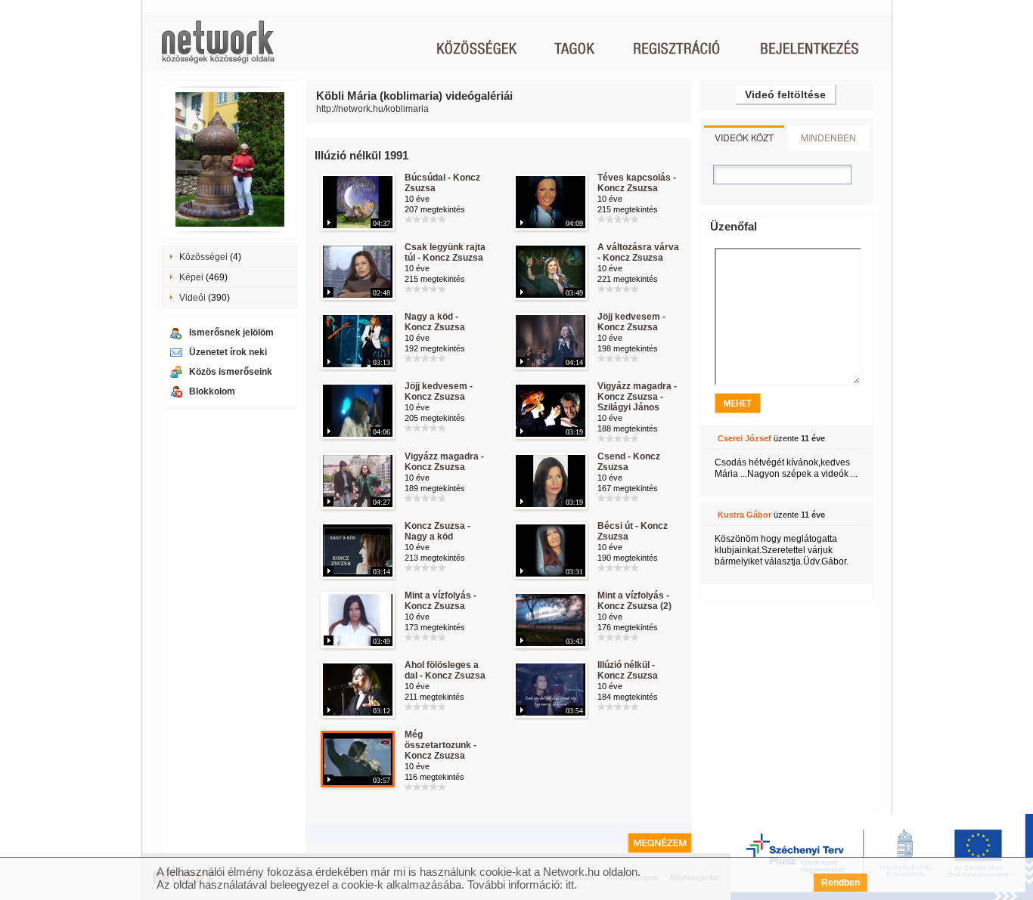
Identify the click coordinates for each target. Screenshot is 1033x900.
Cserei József (744, 438)
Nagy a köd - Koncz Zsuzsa (435, 321)
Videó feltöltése (785, 94)
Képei (191, 277)
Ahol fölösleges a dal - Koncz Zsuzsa (445, 670)
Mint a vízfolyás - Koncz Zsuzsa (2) (634, 600)
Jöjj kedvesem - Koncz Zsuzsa (631, 321)
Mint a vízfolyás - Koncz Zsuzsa (440, 600)
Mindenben (828, 137)
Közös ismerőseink (230, 371)
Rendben (840, 882)
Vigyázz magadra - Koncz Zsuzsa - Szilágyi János (637, 397)
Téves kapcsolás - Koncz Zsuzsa (636, 182)
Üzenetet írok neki (228, 352)
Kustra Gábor (744, 514)
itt (570, 884)
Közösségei (203, 257)
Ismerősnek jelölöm (231, 332)
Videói (192, 297)
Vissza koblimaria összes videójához (660, 843)
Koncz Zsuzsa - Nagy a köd (437, 531)
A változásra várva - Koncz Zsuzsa (638, 252)
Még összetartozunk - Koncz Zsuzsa (440, 745)
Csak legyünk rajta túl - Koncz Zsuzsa (445, 252)
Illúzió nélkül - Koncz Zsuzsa (627, 670)
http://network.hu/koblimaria (372, 109)
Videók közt (744, 137)
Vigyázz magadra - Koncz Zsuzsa (444, 461)
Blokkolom (212, 391)
